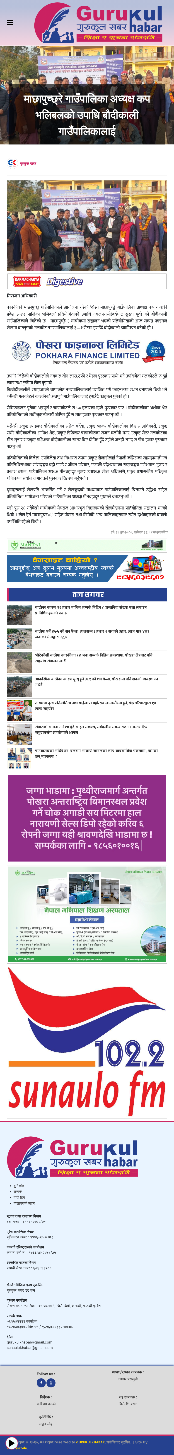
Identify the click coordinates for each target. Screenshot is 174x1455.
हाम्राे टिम (19, 1198)
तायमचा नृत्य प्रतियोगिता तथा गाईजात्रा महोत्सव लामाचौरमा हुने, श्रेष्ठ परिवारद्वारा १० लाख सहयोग (95, 706)
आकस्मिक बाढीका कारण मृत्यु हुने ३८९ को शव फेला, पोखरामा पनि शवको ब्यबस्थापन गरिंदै (96, 682)
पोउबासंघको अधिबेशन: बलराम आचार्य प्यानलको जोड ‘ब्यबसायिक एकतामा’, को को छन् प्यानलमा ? (96, 754)
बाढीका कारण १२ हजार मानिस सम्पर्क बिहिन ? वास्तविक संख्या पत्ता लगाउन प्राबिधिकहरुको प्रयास (91, 610)
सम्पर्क (18, 1192)
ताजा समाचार (88, 594)
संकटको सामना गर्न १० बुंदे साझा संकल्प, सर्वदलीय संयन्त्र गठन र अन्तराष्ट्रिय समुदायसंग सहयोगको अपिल (91, 730)
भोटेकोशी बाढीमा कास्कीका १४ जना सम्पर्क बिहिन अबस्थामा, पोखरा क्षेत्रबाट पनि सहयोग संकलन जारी (93, 658)
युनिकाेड (19, 1186)
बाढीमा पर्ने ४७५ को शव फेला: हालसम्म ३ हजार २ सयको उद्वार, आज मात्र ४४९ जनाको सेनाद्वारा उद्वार (92, 634)
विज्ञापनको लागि (24, 1204)
